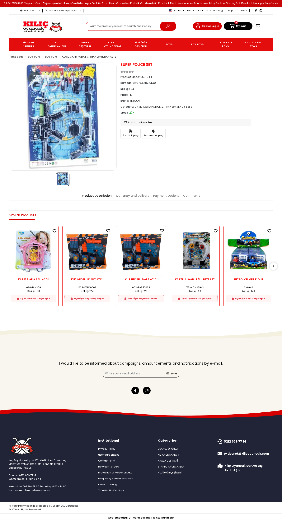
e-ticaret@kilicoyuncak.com (246, 453)
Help (230, 10)
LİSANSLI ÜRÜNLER (168, 449)
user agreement (108, 455)
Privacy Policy (106, 449)
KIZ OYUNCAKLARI (168, 455)
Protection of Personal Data (115, 472)
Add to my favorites (139, 122)
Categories (167, 440)
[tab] (97, 196)
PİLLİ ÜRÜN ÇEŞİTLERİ (169, 472)
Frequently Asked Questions (115, 478)
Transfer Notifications (111, 490)
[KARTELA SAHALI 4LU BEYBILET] (195, 252)
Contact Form (106, 461)
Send (174, 373)
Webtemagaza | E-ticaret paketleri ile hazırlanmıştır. (141, 518)
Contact (242, 10)
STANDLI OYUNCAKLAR (171, 466)
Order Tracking (214, 10)
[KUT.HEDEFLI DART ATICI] (87, 252)
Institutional (108, 440)
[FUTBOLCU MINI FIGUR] (248, 252)
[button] (207, 26)
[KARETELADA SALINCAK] (33, 252)
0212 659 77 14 (235, 441)
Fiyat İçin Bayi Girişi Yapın (35, 298)
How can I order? (109, 466)
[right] (273, 266)
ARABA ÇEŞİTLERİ (168, 461)
